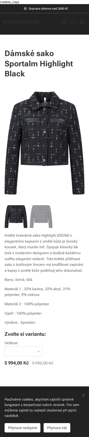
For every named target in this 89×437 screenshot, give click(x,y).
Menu (82, 21)
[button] (63, 21)
